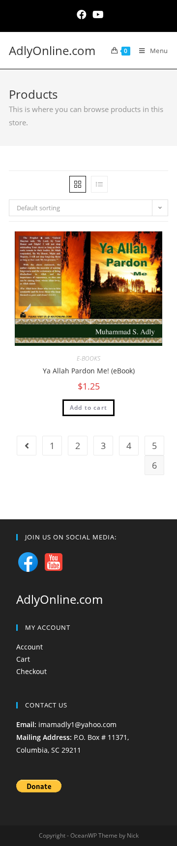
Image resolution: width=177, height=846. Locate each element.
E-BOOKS (88, 358)
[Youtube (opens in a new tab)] (96, 15)
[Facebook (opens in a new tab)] (81, 15)
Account (29, 646)
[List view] (99, 184)
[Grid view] (77, 184)
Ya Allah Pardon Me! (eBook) (89, 370)
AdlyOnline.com (52, 50)
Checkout (31, 671)
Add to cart (88, 407)
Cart (23, 659)
